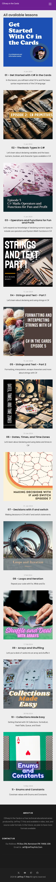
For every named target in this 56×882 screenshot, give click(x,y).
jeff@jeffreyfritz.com (32, 847)
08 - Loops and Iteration (28, 578)
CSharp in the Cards (10, 3)
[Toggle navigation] (50, 4)
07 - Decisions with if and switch (28, 509)
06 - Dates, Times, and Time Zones (28, 437)
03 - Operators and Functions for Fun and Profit (28, 221)
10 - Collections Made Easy (28, 717)
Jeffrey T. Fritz (23, 877)
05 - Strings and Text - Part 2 (28, 364)
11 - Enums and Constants (28, 789)
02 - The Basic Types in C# (28, 147)
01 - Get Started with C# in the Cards (28, 75)
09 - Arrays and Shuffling (28, 648)
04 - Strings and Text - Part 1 (28, 295)
